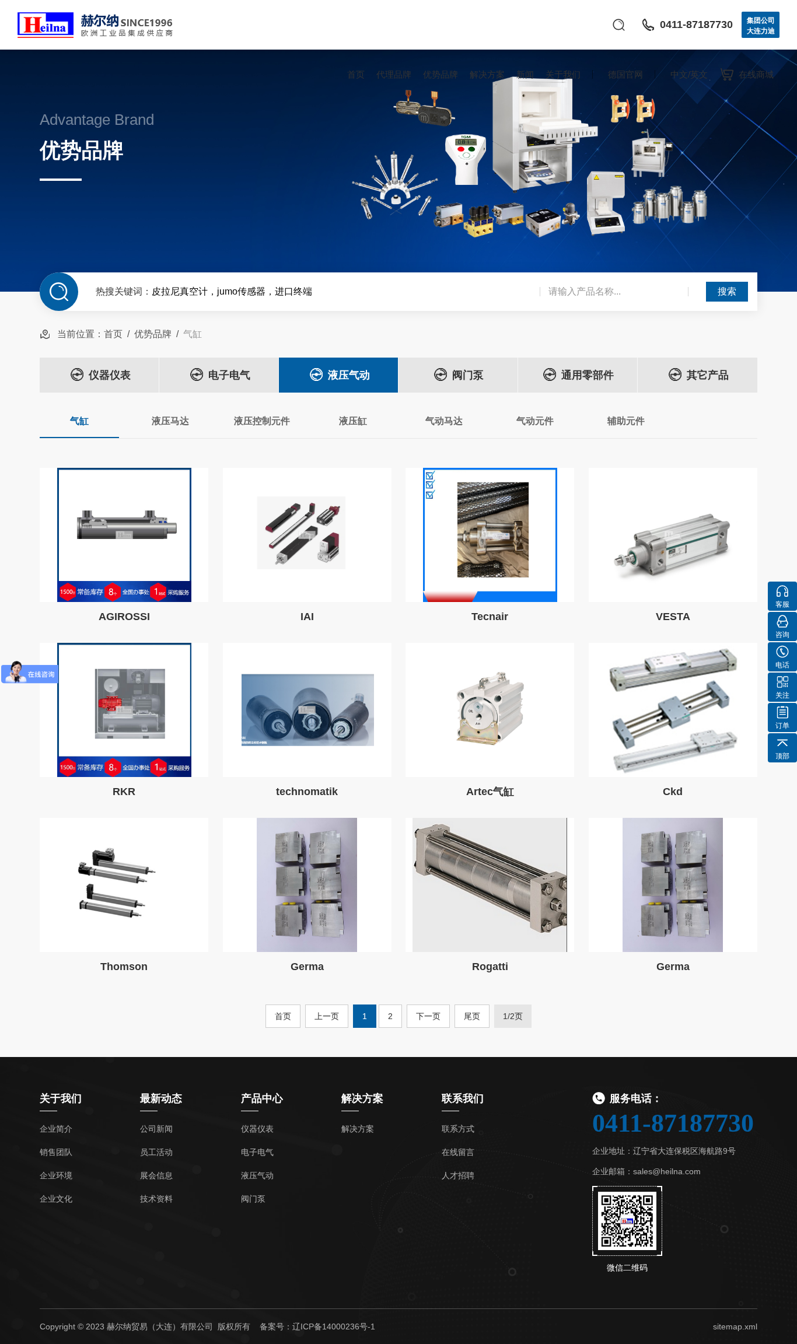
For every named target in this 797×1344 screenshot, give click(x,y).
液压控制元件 (262, 421)
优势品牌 (440, 74)
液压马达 (170, 421)
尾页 (472, 1016)
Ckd (673, 791)
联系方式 (458, 1128)
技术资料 (156, 1198)
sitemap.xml (735, 1326)
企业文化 (56, 1198)
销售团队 (56, 1152)
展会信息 (156, 1175)
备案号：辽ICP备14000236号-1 (317, 1326)
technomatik (307, 791)
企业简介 (56, 1128)
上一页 (326, 1016)
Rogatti (490, 966)
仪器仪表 (110, 375)
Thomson (124, 966)
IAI (307, 616)
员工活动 (156, 1152)
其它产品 (708, 375)
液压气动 (349, 375)
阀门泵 (468, 375)
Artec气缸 (490, 791)
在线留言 (458, 1152)
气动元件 (535, 421)
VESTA (673, 616)
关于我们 (563, 74)
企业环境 (56, 1175)
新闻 (525, 74)
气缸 (79, 421)
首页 (356, 74)
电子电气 (229, 375)
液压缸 (353, 421)
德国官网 (625, 74)
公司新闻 (156, 1128)
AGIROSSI (124, 616)
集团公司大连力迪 (761, 25)
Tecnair (489, 616)
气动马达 (444, 421)
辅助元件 (626, 421)
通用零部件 (587, 375)
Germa (307, 966)
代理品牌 (393, 74)
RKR (124, 791)
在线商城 (756, 74)
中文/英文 (689, 74)
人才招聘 (458, 1175)
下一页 (428, 1016)
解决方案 (487, 74)
